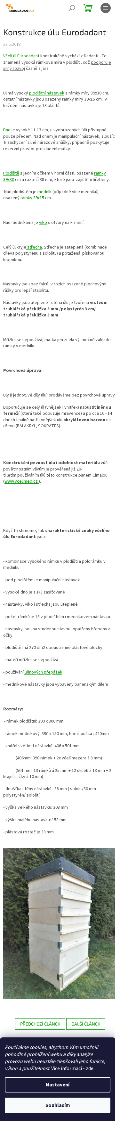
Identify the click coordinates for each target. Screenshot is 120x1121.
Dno (7, 130)
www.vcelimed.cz (21, 481)
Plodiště (11, 173)
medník (44, 192)
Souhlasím (57, 1105)
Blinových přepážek (43, 672)
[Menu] (105, 8)
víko (43, 222)
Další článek (85, 1024)
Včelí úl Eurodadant (21, 56)
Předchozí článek (40, 1024)
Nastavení (57, 1084)
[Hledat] (72, 8)
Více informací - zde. (72, 1068)
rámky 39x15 (32, 198)
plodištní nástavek (46, 93)
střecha (34, 247)
